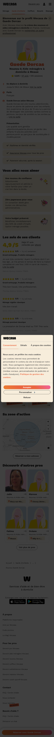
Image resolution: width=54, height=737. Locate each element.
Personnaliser (25, 392)
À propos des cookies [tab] (41, 345)
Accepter (27, 387)
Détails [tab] (23, 345)
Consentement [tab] (10, 345)
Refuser (27, 397)
